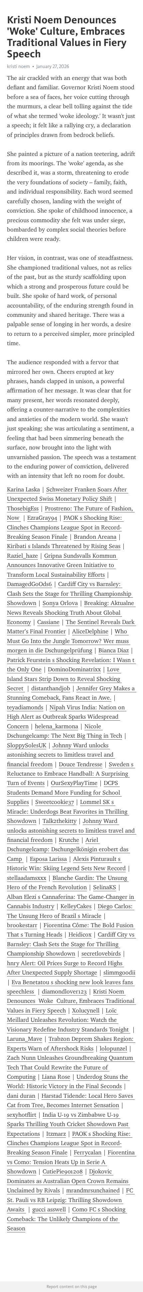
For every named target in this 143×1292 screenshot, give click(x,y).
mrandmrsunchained (93, 1190)
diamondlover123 (64, 991)
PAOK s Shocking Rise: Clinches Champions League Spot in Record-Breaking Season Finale (65, 527)
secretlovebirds (101, 953)
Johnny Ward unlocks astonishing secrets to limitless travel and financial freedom (61, 755)
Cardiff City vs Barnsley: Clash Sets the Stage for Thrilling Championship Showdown (70, 593)
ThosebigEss (23, 508)
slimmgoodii (119, 972)
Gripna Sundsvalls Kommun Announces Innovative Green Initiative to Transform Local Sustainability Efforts (62, 565)
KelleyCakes (76, 906)
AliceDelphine (90, 631)
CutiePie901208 (63, 1171)
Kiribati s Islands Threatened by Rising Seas (63, 546)
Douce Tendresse (80, 764)
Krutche (69, 840)
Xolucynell (85, 1010)
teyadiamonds (25, 707)
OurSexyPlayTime (74, 783)
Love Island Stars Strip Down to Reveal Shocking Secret (64, 679)
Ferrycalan (87, 1152)
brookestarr (22, 925)
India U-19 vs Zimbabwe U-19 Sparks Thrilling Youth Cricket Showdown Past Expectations (68, 1124)
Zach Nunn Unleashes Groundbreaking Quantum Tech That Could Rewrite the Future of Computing (71, 1067)
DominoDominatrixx (74, 669)
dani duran (21, 1095)
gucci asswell (49, 1209)
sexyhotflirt (21, 1114)
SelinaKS (104, 887)
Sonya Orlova (60, 603)
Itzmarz (56, 1133)
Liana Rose (56, 1076)
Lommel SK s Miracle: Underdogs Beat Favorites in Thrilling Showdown (68, 811)
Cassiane (48, 622)
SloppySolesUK (26, 745)
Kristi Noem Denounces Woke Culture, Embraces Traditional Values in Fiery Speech (71, 1001)
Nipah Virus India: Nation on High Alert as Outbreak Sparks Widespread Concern (66, 717)
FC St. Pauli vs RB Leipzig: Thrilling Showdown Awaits (71, 1200)
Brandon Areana (95, 536)
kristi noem (18, 66)
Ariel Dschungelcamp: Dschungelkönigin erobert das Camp (68, 849)
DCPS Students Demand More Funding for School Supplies (64, 792)
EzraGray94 (42, 517)
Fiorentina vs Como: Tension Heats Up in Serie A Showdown (71, 1162)
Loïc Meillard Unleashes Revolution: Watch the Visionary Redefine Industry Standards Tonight (68, 1020)
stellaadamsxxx (26, 878)
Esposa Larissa (48, 859)
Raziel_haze (22, 555)
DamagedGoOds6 (29, 584)
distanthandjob (50, 688)
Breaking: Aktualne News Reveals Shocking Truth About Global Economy (71, 612)
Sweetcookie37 (54, 802)
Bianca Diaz (113, 650)
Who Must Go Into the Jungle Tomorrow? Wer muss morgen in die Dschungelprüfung (68, 641)
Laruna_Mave (24, 1038)
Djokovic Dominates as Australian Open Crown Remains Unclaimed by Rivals (68, 1181)
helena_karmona (56, 726)
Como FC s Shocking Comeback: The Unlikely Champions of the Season (67, 1219)
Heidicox (80, 934)
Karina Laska (23, 489)
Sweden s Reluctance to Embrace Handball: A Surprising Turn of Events (71, 774)
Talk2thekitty (59, 821)
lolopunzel (113, 1048)
